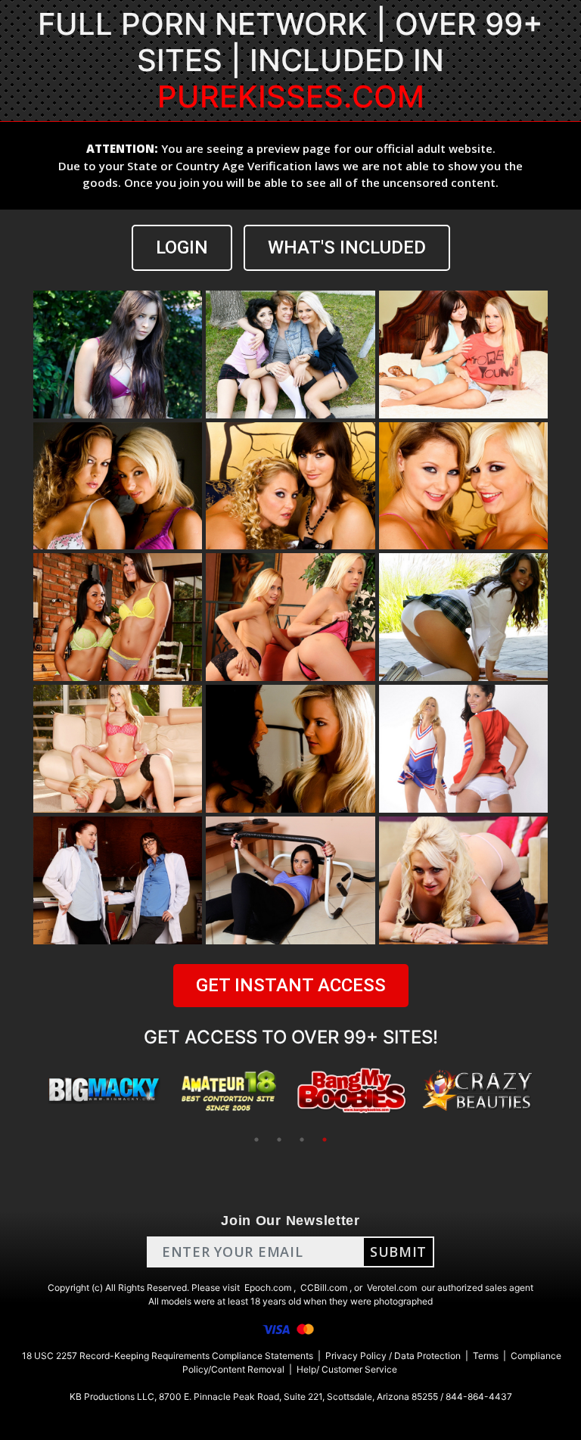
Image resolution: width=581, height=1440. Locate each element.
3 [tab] (301, 1139)
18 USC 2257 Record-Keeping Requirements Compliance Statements (167, 1355)
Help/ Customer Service (347, 1369)
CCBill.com (323, 1287)
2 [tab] (279, 1139)
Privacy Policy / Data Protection (393, 1355)
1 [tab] (256, 1139)
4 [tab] (324, 1139)
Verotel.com (392, 1287)
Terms (486, 1355)
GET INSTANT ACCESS (291, 985)
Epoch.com (267, 1287)
